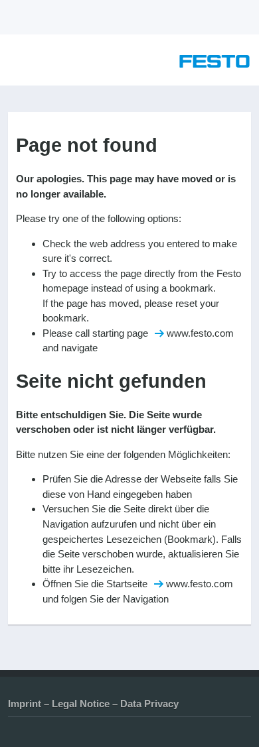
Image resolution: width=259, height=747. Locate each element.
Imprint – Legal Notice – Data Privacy (93, 703)
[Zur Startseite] (214, 64)
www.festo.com (200, 333)
